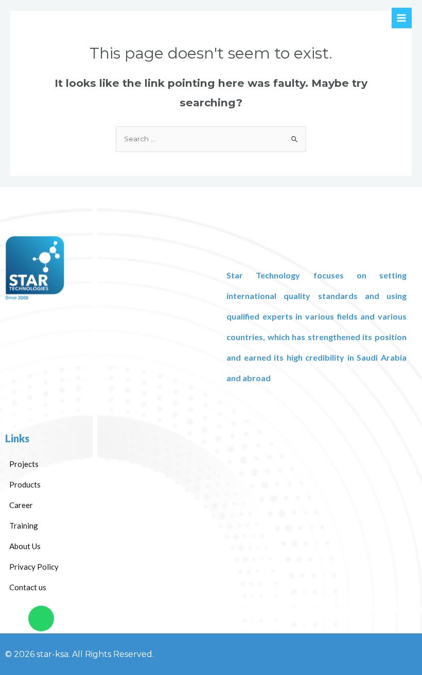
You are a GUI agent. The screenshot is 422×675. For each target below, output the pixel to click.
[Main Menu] (402, 18)
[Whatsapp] (41, 618)
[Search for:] (211, 139)
